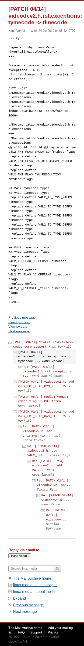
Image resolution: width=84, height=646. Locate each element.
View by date (17, 326)
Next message (19, 331)
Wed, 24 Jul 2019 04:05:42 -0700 (53, 30)
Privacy (53, 632)
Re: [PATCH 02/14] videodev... (56, 514)
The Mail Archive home (32, 578)
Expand (19, 598)
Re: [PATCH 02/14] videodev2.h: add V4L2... (48, 465)
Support (36, 632)
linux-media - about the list (34, 592)
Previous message (22, 317)
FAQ (21, 632)
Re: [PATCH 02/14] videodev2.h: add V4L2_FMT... (43, 450)
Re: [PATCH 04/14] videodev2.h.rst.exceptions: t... (48, 371)
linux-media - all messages (35, 585)
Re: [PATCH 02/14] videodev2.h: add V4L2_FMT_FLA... (38, 431)
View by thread (19, 322)
